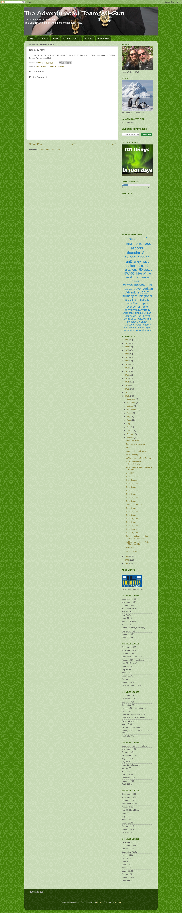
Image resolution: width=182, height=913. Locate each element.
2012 (127, 389)
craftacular (131, 253)
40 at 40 (142, 265)
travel (137, 288)
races (52, 66)
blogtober (145, 296)
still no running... (133, 455)
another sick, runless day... (137, 451)
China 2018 (130, 318)
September (132, 409)
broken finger (144, 327)
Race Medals (103, 38)
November (131, 403)
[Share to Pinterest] (70, 62)
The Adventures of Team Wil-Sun (74, 13)
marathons (129, 269)
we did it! (130, 473)
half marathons (42, 66)
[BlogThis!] (62, 62)
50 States (89, 38)
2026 (127, 340)
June (129, 420)
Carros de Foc (133, 316)
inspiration (144, 299)
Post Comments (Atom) (50, 150)
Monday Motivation (137, 321)
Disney (131, 306)
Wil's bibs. (130, 548)
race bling (130, 299)
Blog (31, 38)
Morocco (129, 324)
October (130, 406)
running (143, 257)
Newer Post (35, 144)
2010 (127, 396)
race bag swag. (132, 551)
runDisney (59, 66)
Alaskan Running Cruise (137, 312)
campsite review (144, 330)
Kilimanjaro (129, 296)
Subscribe (146, 134)
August (130, 413)
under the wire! (132, 441)
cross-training (140, 279)
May (129, 424)
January (130, 438)
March (130, 431)
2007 (127, 563)
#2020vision (144, 318)
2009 (127, 556)
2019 (127, 364)
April (129, 427)
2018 (127, 368)
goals (138, 324)
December (131, 399)
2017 (127, 371)
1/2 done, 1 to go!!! (134, 505)
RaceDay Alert (132, 477)
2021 (127, 357)
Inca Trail (132, 303)
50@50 (129, 273)
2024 (127, 347)
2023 (127, 350)
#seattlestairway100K (137, 309)
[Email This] (60, 62)
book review (128, 330)
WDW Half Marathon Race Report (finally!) (137, 463)
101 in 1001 (43, 38)
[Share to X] (65, 62)
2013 (127, 385)
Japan (144, 303)
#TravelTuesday (134, 285)
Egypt (146, 316)
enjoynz (99, 902)
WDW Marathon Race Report (138, 458)
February (131, 434)
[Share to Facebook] (67, 62)
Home (73, 144)
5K (137, 277)
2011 (127, 392)
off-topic (142, 306)
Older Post (110, 144)
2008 (127, 560)
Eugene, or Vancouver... (136, 444)
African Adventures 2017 (139, 290)
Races (55, 38)
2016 (127, 375)
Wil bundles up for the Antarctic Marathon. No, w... (139, 543)
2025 (127, 343)
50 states (145, 269)
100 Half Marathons (71, 38)
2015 (127, 378)
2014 (127, 382)
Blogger (117, 902)
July (129, 417)
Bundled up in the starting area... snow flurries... (137, 537)
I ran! (128, 448)
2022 (127, 354)
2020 (127, 361)
